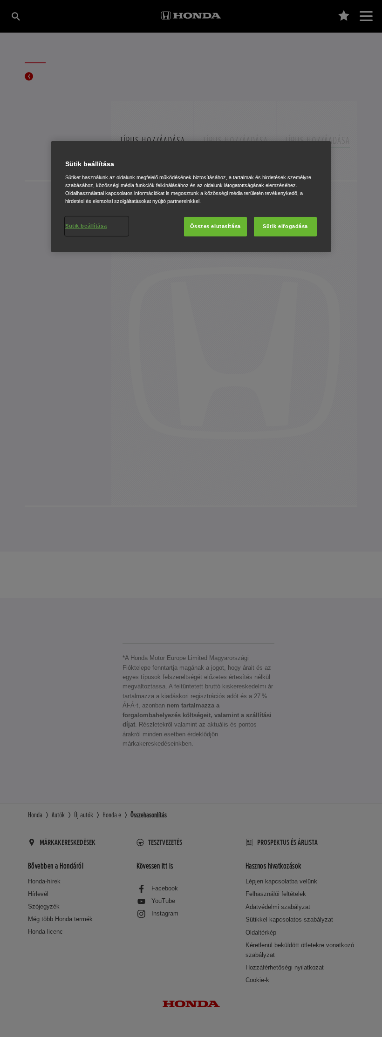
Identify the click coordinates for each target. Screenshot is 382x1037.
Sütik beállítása (86, 226)
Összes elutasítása (215, 226)
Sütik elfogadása (285, 226)
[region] (191, 196)
